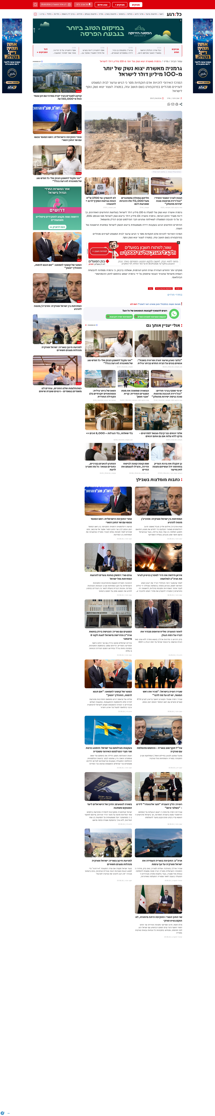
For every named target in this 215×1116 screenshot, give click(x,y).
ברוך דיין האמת (68, 14)
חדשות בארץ (110, 14)
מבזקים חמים (175, 51)
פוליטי (129, 14)
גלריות (56, 14)
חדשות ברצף (151, 14)
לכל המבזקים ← (42, 51)
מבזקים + (120, 4)
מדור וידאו (139, 14)
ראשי (161, 14)
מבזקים (136, 4)
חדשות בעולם (90, 14)
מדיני (101, 14)
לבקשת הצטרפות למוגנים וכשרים (152, 316)
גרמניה (178, 288)
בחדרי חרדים (174, 295)
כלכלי (49, 14)
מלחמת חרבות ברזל (164, 288)
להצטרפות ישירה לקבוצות (121, 316)
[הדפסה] (176, 104)
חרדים (79, 14)
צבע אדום (102, 4)
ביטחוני (122, 14)
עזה (150, 288)
